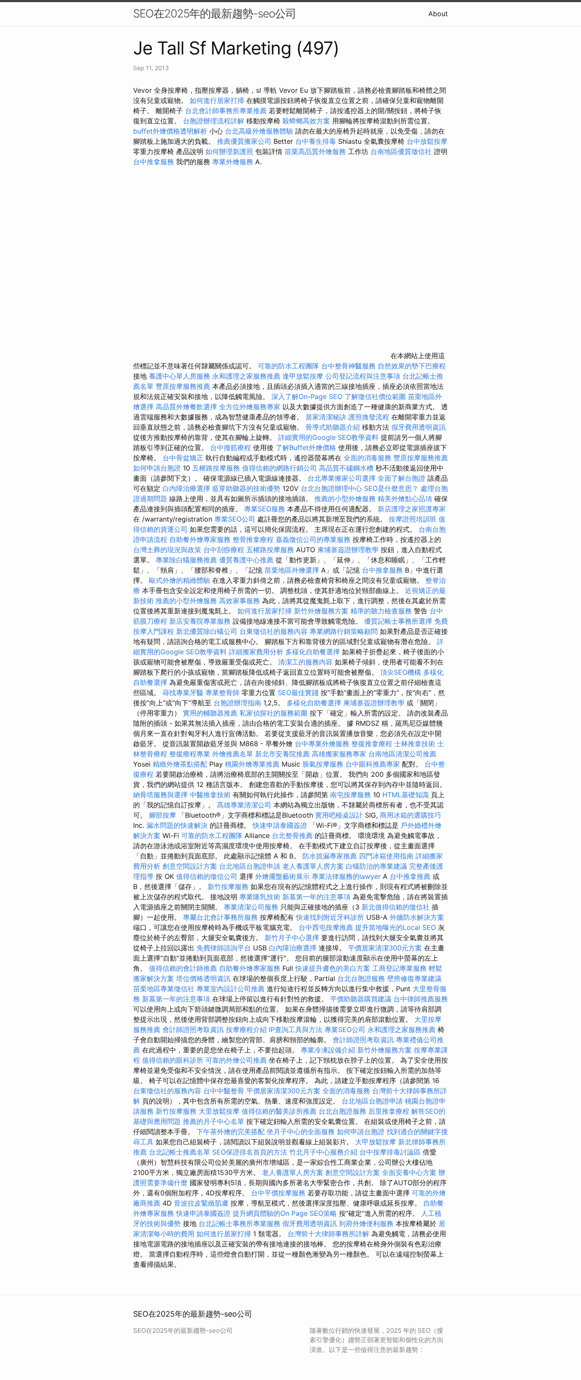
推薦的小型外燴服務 (345, 498)
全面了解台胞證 (401, 478)
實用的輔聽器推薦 (210, 713)
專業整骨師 (222, 692)
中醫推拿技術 (210, 794)
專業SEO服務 (264, 509)
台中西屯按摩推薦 (327, 927)
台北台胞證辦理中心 (331, 488)
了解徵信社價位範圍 (375, 396)
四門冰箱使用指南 (386, 856)
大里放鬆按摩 (220, 1111)
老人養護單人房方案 (313, 866)
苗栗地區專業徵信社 (163, 988)
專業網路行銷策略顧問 (344, 631)
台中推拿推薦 (411, 876)
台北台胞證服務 (361, 978)
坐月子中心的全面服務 (301, 1131)
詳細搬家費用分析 (256, 651)
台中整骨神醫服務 (349, 366)
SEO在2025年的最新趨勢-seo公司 (214, 13)
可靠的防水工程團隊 (288, 366)
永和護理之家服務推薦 (246, 376)
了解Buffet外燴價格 (306, 447)
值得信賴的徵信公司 (206, 876)
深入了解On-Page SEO (306, 396)
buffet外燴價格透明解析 (170, 131)
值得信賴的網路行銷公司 (279, 468)
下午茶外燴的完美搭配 (231, 1131)
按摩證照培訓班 (414, 519)
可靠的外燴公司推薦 (236, 1060)
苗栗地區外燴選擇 (292, 570)
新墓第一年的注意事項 (316, 896)
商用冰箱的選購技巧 (410, 815)
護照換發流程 (368, 417)
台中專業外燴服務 (322, 743)
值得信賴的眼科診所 (172, 1060)
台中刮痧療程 (224, 549)
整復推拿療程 (371, 743)
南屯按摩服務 (351, 794)
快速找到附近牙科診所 (330, 917)
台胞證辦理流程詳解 (213, 121)
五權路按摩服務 (217, 468)
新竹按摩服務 (229, 886)
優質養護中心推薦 (246, 560)
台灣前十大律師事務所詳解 (328, 1233)
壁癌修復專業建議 (414, 978)
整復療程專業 (189, 754)
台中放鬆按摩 (427, 141)
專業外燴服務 (232, 161)
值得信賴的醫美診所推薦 (279, 1111)
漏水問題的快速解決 (177, 825)
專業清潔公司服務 (251, 907)
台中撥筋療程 (231, 447)
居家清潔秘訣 (325, 417)
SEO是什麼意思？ (391, 488)
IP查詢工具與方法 (295, 1029)
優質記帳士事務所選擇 (398, 621)
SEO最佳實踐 (298, 692)
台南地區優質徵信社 (401, 151)
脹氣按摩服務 (323, 764)
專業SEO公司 (234, 519)
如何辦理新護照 (229, 151)
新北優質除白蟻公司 (206, 631)
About (438, 13)
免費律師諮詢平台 (224, 948)
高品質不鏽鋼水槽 (346, 468)
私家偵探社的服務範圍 (273, 713)
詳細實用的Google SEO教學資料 (328, 437)
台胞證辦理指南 (237, 703)
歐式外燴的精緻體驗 (179, 580)
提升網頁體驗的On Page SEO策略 (285, 1213)
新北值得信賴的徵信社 (396, 907)
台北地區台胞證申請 (249, 866)
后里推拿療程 (388, 1111)
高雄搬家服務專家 (339, 754)
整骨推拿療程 (253, 539)
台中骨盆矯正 (183, 457)
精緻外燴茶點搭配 (180, 764)
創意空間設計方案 (189, 866)
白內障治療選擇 (186, 488)
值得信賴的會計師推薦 (183, 968)
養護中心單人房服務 (179, 376)
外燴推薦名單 (232, 754)
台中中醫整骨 (224, 1090)
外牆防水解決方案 (417, 917)
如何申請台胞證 (157, 468)
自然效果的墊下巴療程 (412, 366)
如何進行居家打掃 (217, 100)
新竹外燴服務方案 (321, 611)
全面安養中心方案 (409, 1172)
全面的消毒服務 (367, 457)
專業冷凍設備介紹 (328, 1050)
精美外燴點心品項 (406, 498)
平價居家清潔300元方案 (385, 948)
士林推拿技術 (414, 743)
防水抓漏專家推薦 (329, 856)
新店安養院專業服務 (200, 621)
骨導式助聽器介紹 (332, 427)
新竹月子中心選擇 (292, 937)
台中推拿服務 (154, 161)
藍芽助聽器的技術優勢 (246, 488)
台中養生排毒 (316, 141)
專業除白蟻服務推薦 (186, 560)
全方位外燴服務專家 (250, 406)
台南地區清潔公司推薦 (402, 754)
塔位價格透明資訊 (203, 978)
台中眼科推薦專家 (372, 764)
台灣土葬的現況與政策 (167, 549)
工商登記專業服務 (399, 968)
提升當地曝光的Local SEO (395, 927)
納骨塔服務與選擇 (160, 794)
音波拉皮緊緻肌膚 (201, 1203)
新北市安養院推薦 (282, 754)
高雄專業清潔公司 (244, 805)
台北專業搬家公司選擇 (342, 478)
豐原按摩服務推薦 (184, 386)
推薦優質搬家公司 (244, 141)
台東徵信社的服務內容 (273, 631)
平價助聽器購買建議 (360, 999)
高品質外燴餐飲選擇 (187, 406)
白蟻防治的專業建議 (376, 866)
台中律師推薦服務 (420, 999)
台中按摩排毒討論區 (391, 1152)
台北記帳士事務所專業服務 (239, 1223)
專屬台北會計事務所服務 (220, 917)
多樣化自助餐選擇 (312, 651)
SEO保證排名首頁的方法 (249, 1152)
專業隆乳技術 (259, 896)
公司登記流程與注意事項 (362, 376)
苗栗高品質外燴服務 (316, 151)
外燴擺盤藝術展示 (282, 876)
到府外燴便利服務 (366, 1223)
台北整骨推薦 (292, 835)
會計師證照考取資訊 (193, 1029)
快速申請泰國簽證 (280, 825)
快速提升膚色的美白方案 (332, 968)
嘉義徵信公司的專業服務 (313, 539)
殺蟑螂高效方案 (306, 121)
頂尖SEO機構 (400, 672)
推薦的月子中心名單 (213, 1121)
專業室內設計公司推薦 (231, 988)
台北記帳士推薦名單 (179, 1152)
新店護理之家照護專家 (412, 509)
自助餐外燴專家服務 (200, 539)
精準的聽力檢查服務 (381, 611)
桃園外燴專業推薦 (252, 764)
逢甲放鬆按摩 (303, 376)
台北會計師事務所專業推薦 (226, 110)
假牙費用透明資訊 (418, 427)
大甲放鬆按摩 (376, 1142)
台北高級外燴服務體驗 (260, 131)
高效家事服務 (239, 600)
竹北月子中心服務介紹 (323, 1152)
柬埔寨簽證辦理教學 (348, 549)
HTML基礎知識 (405, 794)
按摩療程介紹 (247, 1029)
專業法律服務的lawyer (346, 876)
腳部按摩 (163, 815)
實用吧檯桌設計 (339, 815)
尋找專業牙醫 (182, 692)
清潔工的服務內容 (305, 662)
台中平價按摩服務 (279, 1193)
